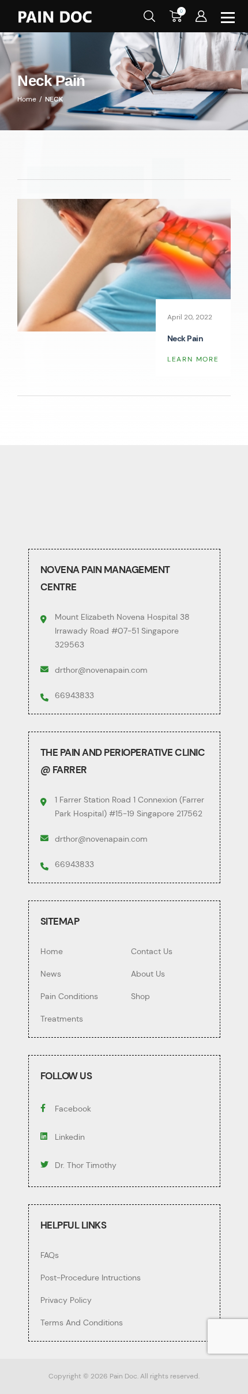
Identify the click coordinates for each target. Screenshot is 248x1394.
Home (51, 951)
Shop (140, 996)
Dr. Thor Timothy (86, 1165)
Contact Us (151, 951)
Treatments (61, 1019)
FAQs (49, 1255)
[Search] (149, 15)
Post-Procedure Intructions (90, 1277)
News (50, 974)
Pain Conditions (69, 996)
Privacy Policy (66, 1300)
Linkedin (70, 1137)
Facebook (73, 1108)
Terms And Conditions (81, 1322)
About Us (148, 974)
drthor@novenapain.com (101, 670)
